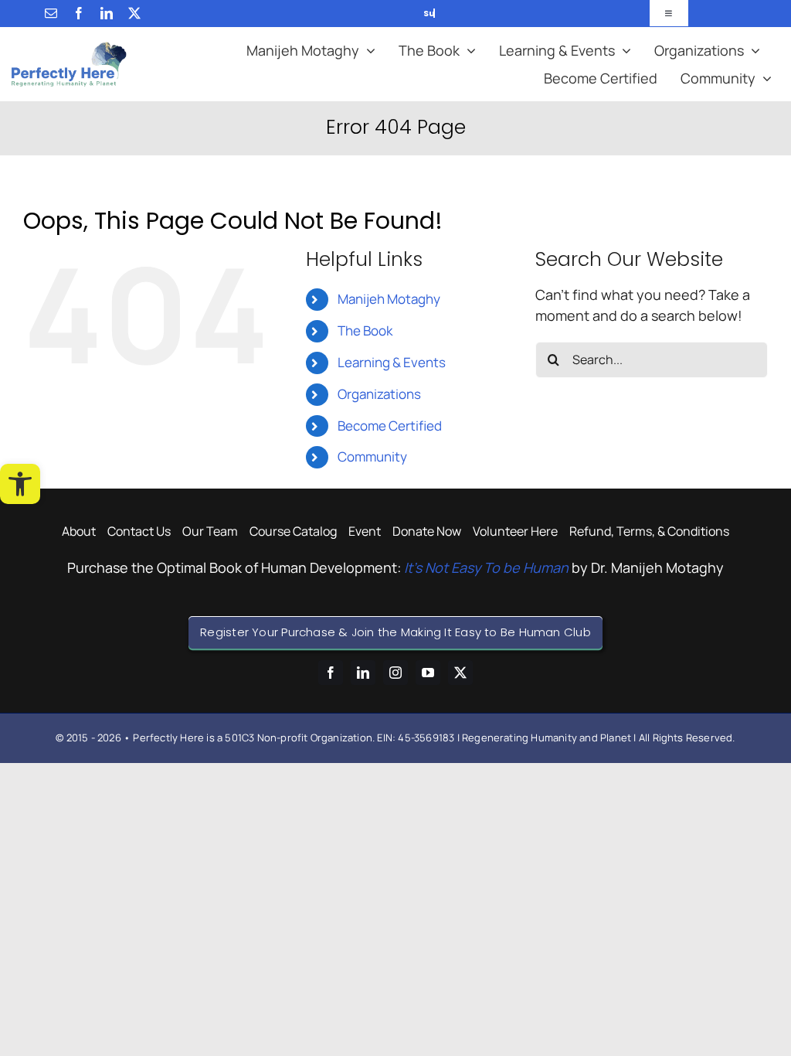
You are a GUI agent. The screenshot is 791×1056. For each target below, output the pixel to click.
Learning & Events (392, 362)
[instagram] (395, 672)
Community (372, 456)
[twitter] (134, 13)
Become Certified (390, 425)
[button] (20, 484)
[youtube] (428, 672)
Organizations (379, 394)
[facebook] (79, 13)
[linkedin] (106, 13)
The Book (365, 330)
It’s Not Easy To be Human (486, 567)
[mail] (51, 13)
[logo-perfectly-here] (69, 48)
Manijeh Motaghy (389, 299)
